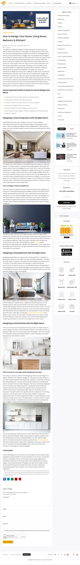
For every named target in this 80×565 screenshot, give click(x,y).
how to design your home (39, 474)
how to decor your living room (25, 470)
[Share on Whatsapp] (12, 479)
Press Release (62, 60)
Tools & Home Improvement (66, 86)
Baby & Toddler (62, 67)
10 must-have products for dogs (65, 173)
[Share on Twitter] (8, 479)
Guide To (60, 97)
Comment (6, 497)
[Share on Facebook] (4, 479)
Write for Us (26, 554)
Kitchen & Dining (62, 105)
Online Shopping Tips (20, 3)
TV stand (37, 242)
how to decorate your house (20, 472)
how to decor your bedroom (39, 470)
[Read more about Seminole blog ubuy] (3, 3)
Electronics (29, 3)
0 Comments (7, 47)
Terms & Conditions (15, 554)
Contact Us (5, 554)
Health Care (61, 71)
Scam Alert (61, 120)
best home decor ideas (32, 472)
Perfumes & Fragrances (64, 112)
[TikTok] (77, 554)
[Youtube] (68, 554)
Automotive (61, 108)
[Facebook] (55, 554)
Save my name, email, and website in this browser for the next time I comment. (27, 530)
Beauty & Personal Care (64, 45)
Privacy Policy (66, 208)
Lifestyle (60, 41)
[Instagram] (64, 554)
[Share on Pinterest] (16, 479)
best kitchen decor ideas (26, 474)
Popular (62, 129)
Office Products (62, 82)
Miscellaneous (62, 64)
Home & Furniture (8, 33)
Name (5, 509)
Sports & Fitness (62, 34)
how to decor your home (11, 470)
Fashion (60, 23)
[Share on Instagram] (20, 479)
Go (53, 3)
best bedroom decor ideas (13, 474)
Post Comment (8, 542)
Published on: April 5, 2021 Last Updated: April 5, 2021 (16, 45)
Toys (59, 93)
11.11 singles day (65, 176)
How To (60, 116)
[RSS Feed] (74, 554)
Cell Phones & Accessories (39, 3)
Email (5, 516)
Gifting (60, 26)
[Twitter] (58, 554)
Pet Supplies (61, 75)
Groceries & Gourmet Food (65, 79)
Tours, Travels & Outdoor (65, 56)
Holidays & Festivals (63, 15)
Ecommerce (61, 49)
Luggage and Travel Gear (65, 101)
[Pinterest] (61, 554)
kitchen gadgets (43, 440)
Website (5, 524)
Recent (72, 129)
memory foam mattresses (36, 313)
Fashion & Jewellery (63, 38)
